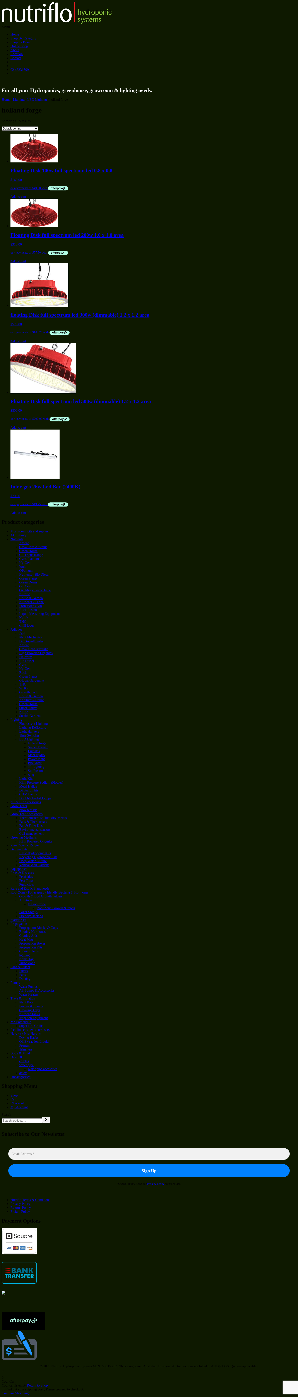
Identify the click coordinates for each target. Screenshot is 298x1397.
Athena (24, 543)
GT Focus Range (31, 555)
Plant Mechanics (30, 637)
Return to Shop (37, 1385)
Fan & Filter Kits (31, 825)
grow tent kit (28, 810)
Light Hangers (29, 731)
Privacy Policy (20, 1204)
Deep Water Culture (33, 861)
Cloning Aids (28, 935)
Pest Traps (26, 880)
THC (22, 621)
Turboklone (27, 963)
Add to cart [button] (18, 196)
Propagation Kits (30, 947)
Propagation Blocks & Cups (38, 928)
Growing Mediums (23, 837)
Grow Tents (18, 806)
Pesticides (26, 876)
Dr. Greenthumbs (31, 641)
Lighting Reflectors (32, 727)
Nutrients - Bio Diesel (34, 574)
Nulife (23, 617)
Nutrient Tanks (29, 1014)
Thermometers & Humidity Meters (43, 818)
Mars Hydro (36, 755)
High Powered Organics (36, 653)
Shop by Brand (20, 42)
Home (14, 34)
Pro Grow (35, 763)
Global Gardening (31, 680)
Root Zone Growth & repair (56, 908)
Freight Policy (20, 1211)
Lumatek (34, 751)
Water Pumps (28, 986)
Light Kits (26, 778)
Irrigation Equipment (33, 1018)
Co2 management (31, 833)
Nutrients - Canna (31, 602)
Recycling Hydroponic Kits (38, 857)
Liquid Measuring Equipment (39, 614)
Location (16, 54)
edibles (24, 1061)
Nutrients (16, 539)
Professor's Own (30, 606)
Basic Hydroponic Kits (35, 853)
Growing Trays (29, 1010)
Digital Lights (28, 790)
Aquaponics (18, 869)
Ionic (22, 566)
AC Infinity (18, 535)
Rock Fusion (28, 610)
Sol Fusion (35, 771)
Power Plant (36, 759)
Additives (26, 900)
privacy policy (155, 1183)
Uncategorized (20, 1077)
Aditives (16, 629)
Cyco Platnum (29, 559)
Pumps (15, 982)
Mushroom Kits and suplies (29, 531)
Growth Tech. (28, 692)
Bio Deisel (26, 661)
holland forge (37, 743)
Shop (14, 1095)
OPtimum (26, 570)
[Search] (46, 1120)
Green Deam (28, 582)
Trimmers (25, 1049)
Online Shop (19, 46)
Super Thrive (28, 708)
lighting (24, 955)
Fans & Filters (20, 967)
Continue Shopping (15, 1393)
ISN (22, 633)
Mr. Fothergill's (20, 1022)
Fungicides (26, 884)
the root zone (37, 904)
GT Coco (25, 586)
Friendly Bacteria (31, 916)
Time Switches (29, 735)
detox (23, 1073)
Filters (23, 971)
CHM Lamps (28, 794)
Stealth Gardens (30, 716)
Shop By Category (23, 38)
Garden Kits (18, 849)
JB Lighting (36, 767)
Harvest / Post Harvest (25, 1033)
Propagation (18, 924)
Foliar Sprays (28, 912)
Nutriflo (24, 594)
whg (31, 774)
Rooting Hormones (32, 931)
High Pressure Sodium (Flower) (41, 782)
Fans (22, 975)
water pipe (26, 1065)
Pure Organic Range (24, 845)
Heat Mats (26, 939)
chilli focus (26, 625)
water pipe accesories (42, 1069)
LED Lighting (37, 99)
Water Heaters (29, 994)
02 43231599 (19, 70)
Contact (15, 58)
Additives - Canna (31, 700)
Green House (28, 551)
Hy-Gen (25, 563)
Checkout (17, 1103)
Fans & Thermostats (33, 822)
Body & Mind (20, 1053)
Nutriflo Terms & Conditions (30, 1200)
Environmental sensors (34, 829)
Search (6, 1114)
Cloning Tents (29, 951)
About (14, 50)
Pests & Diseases (22, 873)
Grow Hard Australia (33, 649)
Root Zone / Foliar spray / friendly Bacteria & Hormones (49, 892)
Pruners (24, 1045)
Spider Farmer (38, 747)
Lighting (19, 99)
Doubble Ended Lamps (35, 798)
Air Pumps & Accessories (37, 990)
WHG (23, 688)
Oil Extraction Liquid (34, 1041)
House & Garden (31, 598)
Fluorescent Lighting (33, 723)
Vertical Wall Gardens (34, 865)
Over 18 (16, 1057)
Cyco (23, 665)
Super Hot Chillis (31, 1026)
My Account (19, 1107)
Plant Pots (26, 1002)
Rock (23, 672)
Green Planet (28, 578)
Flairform (25, 657)
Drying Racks (28, 1037)
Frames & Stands (31, 1006)
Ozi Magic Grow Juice (35, 590)
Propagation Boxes (32, 943)
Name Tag (26, 959)
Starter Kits (18, 920)
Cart (13, 1099)
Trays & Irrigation (22, 998)
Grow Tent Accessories (26, 814)
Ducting (24, 979)
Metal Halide (28, 786)
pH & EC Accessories (25, 802)
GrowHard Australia (33, 547)
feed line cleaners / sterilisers (30, 1030)
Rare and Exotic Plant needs (29, 888)
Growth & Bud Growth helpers (40, 896)
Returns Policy (20, 1207)
